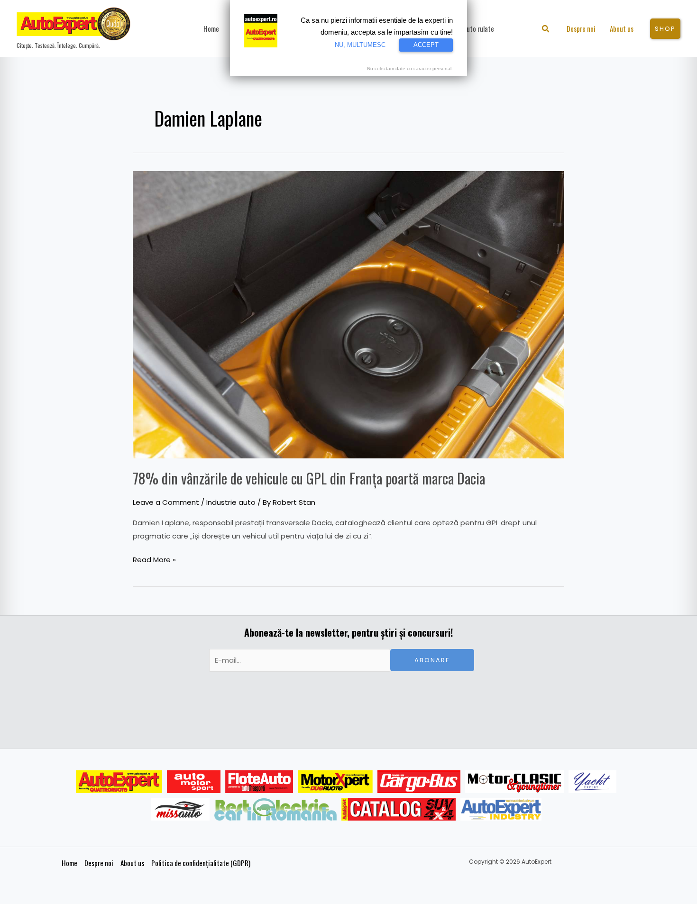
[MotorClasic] (514, 781)
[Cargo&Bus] (418, 781)
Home (69, 863)
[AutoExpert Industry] (500, 809)
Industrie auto (231, 502)
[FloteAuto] (259, 781)
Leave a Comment (166, 502)
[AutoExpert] (119, 781)
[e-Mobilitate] (275, 809)
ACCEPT (426, 44)
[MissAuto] (180, 809)
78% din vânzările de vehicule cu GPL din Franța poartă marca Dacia (309, 478)
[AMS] (194, 781)
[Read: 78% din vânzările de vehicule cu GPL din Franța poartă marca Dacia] (348, 314)
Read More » (154, 559)
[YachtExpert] (592, 781)
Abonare (432, 660)
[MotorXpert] (335, 781)
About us (132, 863)
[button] (546, 29)
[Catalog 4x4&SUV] (398, 809)
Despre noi (98, 863)
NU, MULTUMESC (360, 44)
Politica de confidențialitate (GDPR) (200, 863)
